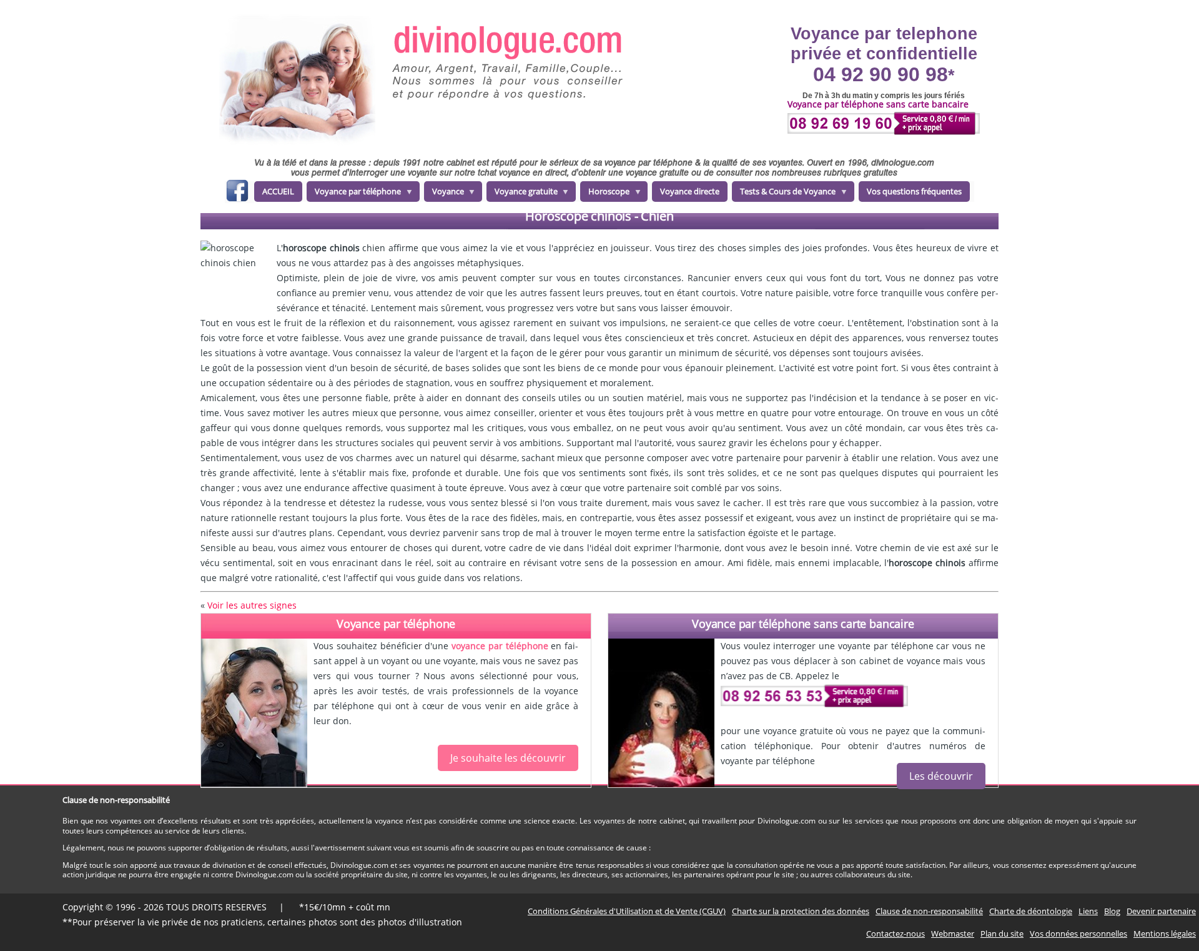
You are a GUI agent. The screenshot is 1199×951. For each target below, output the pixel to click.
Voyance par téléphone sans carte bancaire (803, 623)
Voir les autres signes (252, 605)
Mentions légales (1164, 933)
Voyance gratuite (522, 194)
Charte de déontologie (1030, 911)
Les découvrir (941, 776)
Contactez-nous (895, 933)
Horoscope (604, 194)
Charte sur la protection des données (800, 911)
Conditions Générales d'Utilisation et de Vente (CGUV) (627, 911)
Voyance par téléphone (354, 194)
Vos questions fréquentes (914, 191)
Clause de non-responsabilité (929, 911)
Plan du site (1002, 933)
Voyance (444, 194)
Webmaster (952, 933)
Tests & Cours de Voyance (784, 194)
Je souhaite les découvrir (508, 758)
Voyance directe (689, 191)
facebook (237, 192)
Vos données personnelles (1078, 933)
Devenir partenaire (1161, 911)
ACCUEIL (278, 191)
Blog (1112, 911)
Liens (1088, 911)
